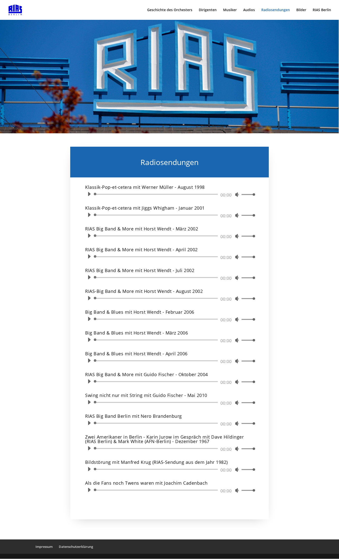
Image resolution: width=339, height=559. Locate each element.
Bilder (301, 10)
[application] (169, 194)
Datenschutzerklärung (76, 546)
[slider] (247, 194)
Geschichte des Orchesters (169, 10)
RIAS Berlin (322, 10)
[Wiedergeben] (89, 194)
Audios (249, 10)
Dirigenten (208, 10)
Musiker (230, 10)
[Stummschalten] (237, 194)
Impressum (44, 546)
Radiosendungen (275, 10)
